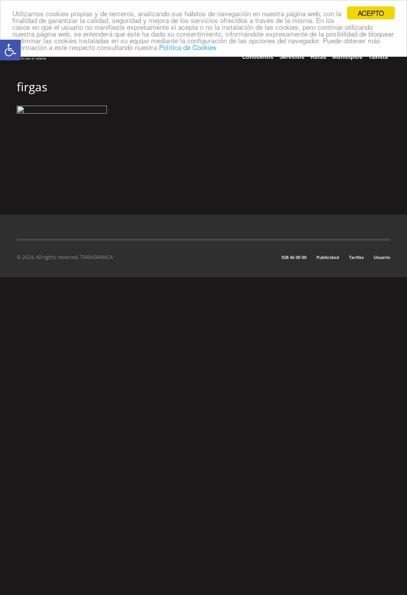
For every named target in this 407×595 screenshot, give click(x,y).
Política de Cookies (188, 47)
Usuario (382, 257)
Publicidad (327, 257)
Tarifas (356, 257)
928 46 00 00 (293, 257)
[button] (10, 50)
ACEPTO (371, 13)
